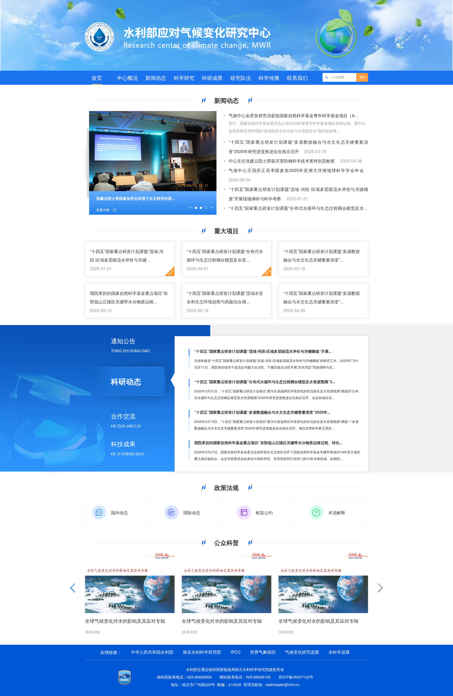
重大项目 (226, 230)
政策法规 (226, 487)
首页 (97, 77)
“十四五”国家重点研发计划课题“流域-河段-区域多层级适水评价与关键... (127, 255)
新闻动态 (155, 77)
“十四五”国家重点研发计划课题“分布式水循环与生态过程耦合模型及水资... (225, 255)
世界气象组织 (263, 652)
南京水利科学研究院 (202, 652)
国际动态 (191, 512)
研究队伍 (240, 77)
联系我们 (297, 77)
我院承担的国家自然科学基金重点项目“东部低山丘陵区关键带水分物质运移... (129, 297)
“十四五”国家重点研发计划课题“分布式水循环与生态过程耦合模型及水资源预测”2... (264, 381)
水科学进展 (339, 652)
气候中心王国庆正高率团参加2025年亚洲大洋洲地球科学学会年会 (296, 170)
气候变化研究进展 (302, 652)
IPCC (236, 652)
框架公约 (264, 512)
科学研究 (184, 77)
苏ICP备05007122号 (296, 677)
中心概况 (127, 77)
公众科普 (226, 542)
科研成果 (212, 77)
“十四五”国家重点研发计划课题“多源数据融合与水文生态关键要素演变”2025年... (262, 412)
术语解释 (336, 512)
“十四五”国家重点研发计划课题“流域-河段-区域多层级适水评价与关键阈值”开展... (262, 351)
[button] (190, 207)
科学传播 (269, 77)
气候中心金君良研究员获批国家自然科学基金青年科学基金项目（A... (293, 115)
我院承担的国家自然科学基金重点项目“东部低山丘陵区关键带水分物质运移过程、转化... (268, 442)
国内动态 (119, 512)
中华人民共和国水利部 (152, 652)
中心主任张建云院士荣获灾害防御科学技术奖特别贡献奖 (282, 161)
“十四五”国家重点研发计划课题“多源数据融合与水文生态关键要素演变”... (321, 255)
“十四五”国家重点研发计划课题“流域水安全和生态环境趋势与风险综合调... (225, 297)
